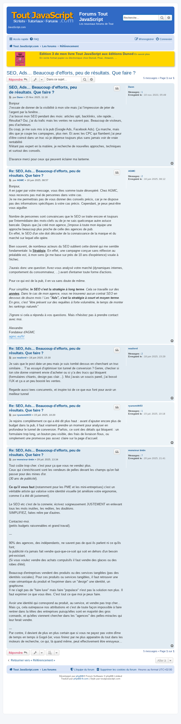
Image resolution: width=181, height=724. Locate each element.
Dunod (92, 58)
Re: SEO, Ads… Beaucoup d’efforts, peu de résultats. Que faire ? (44, 173)
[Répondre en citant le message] (117, 88)
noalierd (133, 348)
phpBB (79, 676)
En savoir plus (142, 54)
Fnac (100, 58)
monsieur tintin (136, 450)
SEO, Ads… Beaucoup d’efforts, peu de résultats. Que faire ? (71, 72)
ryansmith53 (135, 405)
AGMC (131, 171)
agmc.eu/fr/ (17, 336)
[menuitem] (34, 39)
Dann (131, 87)
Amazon (108, 58)
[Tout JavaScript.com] (43, 15)
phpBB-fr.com (81, 678)
